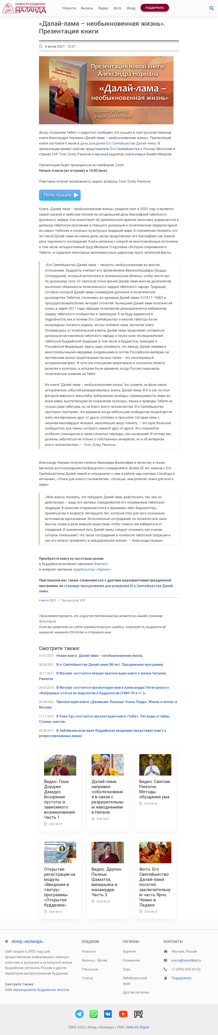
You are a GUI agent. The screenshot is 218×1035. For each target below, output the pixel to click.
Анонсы (87, 8)
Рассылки (90, 969)
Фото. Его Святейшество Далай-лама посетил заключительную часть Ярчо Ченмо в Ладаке (155, 887)
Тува (126, 969)
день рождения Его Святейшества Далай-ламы (118, 143)
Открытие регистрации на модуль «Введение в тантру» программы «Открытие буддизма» (59, 887)
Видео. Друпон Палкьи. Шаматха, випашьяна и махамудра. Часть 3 (106, 882)
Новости (69, 8)
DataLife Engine (137, 1027)
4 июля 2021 (47, 600)
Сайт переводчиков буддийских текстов (37, 990)
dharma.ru (101, 564)
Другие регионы (136, 992)
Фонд (131, 8)
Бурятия (129, 951)
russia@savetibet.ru (186, 960)
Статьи (87, 978)
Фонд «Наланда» (27, 942)
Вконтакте (47, 621)
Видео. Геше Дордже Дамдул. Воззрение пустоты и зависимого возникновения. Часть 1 (60, 799)
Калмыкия (131, 960)
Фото (117, 8)
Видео (103, 8)
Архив (102, 960)
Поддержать (155, 7)
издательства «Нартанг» (92, 569)
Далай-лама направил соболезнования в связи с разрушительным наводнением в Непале (108, 797)
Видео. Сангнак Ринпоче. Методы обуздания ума (154, 789)
